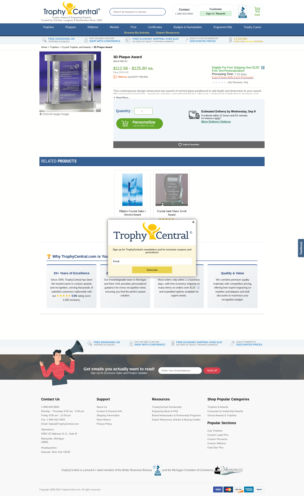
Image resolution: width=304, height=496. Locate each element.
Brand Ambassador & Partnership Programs (176, 415)
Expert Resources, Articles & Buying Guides (176, 419)
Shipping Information (108, 415)
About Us (102, 407)
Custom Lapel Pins (217, 434)
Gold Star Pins (215, 447)
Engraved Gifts (223, 27)
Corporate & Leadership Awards (225, 411)
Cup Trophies (214, 430)
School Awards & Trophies (221, 415)
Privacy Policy (104, 423)
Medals (114, 27)
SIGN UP (212, 370)
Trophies (48, 27)
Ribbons (93, 27)
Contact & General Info (109, 411)
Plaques (70, 27)
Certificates (155, 27)
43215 (217, 118)
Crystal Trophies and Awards (76, 47)
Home (44, 47)
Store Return (104, 419)
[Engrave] (139, 123)
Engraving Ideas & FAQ (165, 411)
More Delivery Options (216, 121)
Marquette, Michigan (52, 438)
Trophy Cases (252, 27)
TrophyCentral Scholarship (167, 407)
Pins (133, 27)
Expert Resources (167, 32)
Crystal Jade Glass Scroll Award (171, 213)
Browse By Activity (136, 32)
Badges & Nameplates (188, 27)
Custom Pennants (217, 439)
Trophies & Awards (217, 407)
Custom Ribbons (216, 443)
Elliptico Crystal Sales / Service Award (132, 213)
